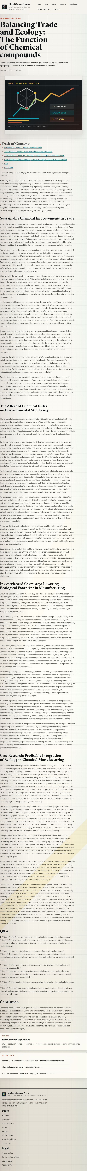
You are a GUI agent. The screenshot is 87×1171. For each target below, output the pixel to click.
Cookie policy (7, 1161)
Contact (57, 9)
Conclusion (8, 167)
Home (39, 4)
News (46, 4)
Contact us (6, 1143)
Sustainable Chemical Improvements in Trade (23, 147)
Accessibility (7, 1165)
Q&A (6, 163)
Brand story (74, 4)
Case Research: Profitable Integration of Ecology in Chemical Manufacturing (35, 159)
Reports (5, 1131)
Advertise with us (9, 1139)
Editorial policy (44, 9)
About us (63, 4)
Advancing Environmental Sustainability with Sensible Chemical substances (33, 1061)
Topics (53, 4)
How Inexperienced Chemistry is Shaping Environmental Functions (29, 1074)
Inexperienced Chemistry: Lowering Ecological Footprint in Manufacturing (34, 155)
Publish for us (7, 1135)
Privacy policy (7, 1153)
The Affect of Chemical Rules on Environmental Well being (28, 151)
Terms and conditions (10, 1157)
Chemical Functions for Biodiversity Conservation (22, 1067)
